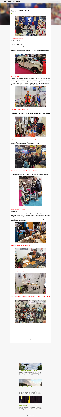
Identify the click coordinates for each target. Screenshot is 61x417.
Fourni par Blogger (31, 415)
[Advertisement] (30, 350)
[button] (11, 13)
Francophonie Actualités (11, 1)
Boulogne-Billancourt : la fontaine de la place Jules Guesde (28, 370)
